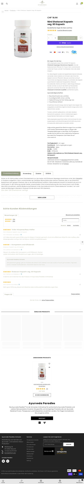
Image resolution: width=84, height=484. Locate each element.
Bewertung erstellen (73, 215)
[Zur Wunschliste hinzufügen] (81, 38)
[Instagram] (39, 422)
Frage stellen (75, 294)
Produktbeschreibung (10, 173)
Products (13, 10)
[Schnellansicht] (49, 367)
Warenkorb (64, 160)
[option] (42, 379)
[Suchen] (7, 4)
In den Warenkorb (67, 38)
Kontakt (42, 418)
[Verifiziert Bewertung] (21, 234)
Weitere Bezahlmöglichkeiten (65, 47)
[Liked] (80, 234)
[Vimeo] (44, 422)
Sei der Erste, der (42, 300)
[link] (11, 345)
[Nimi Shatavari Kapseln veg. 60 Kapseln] (42, 371)
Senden (68, 444)
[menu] (2, 4)
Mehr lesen (42, 197)
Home (6, 10)
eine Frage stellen (48, 300)
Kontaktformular (10, 453)
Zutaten (38, 173)
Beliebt (69, 225)
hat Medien (76, 225)
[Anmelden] (77, 4)
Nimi (57, 147)
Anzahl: (49, 34)
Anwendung (27, 173)
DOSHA (48, 173)
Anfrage (66, 163)
